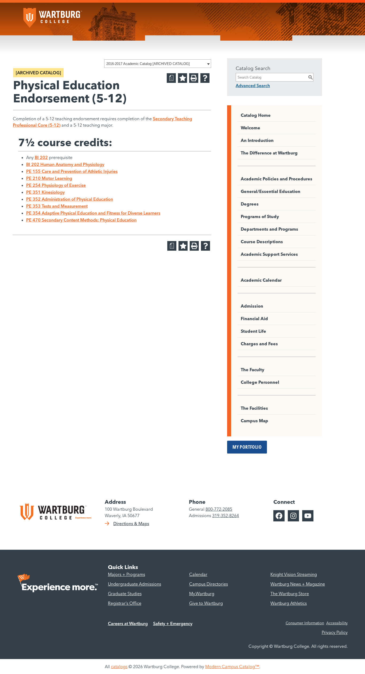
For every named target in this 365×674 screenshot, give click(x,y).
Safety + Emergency (172, 623)
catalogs (119, 666)
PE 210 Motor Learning (49, 178)
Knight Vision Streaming (293, 574)
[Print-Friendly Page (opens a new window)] (193, 78)
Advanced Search (253, 85)
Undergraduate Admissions (134, 584)
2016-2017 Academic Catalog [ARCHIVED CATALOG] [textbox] (148, 64)
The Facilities (254, 408)
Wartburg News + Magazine (297, 584)
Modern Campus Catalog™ (232, 666)
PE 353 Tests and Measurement (57, 206)
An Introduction (257, 140)
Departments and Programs (269, 229)
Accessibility (337, 623)
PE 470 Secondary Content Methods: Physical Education (81, 220)
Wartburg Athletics (288, 603)
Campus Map (254, 420)
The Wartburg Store (289, 593)
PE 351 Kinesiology (45, 192)
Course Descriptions (262, 241)
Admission (252, 306)
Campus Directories (208, 584)
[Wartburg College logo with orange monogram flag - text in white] (52, 15)
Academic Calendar (261, 280)
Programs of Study (260, 216)
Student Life (253, 331)
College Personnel (260, 382)
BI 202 (41, 157)
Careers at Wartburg (128, 623)
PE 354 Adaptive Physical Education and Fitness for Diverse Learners (93, 213)
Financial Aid (254, 318)
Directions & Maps (131, 523)
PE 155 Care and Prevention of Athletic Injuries (72, 171)
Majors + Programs (126, 574)
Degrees (250, 204)
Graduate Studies (125, 593)
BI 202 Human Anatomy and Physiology (65, 164)
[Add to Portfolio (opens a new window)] (182, 78)
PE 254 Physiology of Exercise (56, 185)
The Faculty (252, 369)
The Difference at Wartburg (269, 153)
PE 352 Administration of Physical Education (69, 199)
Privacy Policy (335, 632)
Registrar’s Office (124, 603)
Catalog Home (256, 115)
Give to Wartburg (206, 603)
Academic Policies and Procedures (276, 178)
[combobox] (157, 63)
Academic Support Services (269, 254)
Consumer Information (305, 623)
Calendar (198, 574)
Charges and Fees (259, 343)
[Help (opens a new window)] (204, 78)
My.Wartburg (201, 593)
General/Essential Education (270, 191)
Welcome (250, 127)
